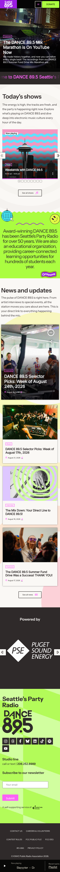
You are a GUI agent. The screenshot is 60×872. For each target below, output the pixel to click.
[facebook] (20, 741)
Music (8, 444)
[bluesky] (27, 741)
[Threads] (13, 741)
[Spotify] (49, 741)
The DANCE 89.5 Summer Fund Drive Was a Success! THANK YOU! (28, 573)
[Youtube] (5, 748)
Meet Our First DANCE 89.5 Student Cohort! (31, 50)
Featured (10, 41)
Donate (50, 4)
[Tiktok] (42, 741)
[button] (25, 70)
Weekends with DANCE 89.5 (24, 170)
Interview (9, 505)
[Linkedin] (35, 741)
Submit (10, 798)
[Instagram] (5, 741)
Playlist (53, 867)
